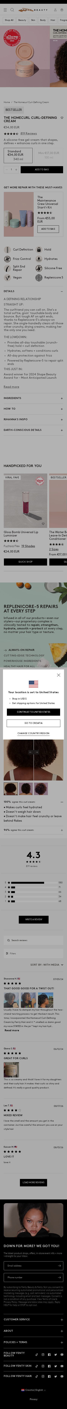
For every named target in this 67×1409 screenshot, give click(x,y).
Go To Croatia (33, 723)
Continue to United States (33, 712)
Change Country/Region (33, 733)
